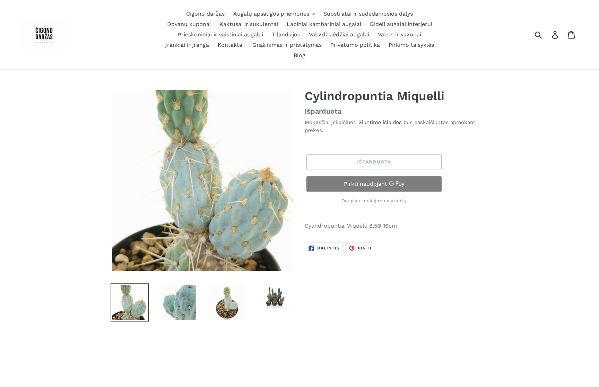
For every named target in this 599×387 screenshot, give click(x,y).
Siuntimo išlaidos (380, 122)
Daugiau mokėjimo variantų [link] (374, 200)
